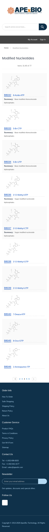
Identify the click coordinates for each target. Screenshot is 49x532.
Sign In (43, 40)
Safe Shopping (8, 401)
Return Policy (7, 411)
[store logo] (24, 10)
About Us (5, 416)
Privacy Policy (7, 438)
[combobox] (24, 27)
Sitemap (5, 447)
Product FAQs (7, 429)
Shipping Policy (8, 406)
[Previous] (15, 379)
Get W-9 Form (7, 443)
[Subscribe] (42, 481)
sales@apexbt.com (15, 467)
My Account (32, 40)
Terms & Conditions (10, 433)
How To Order (7, 397)
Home (6, 48)
